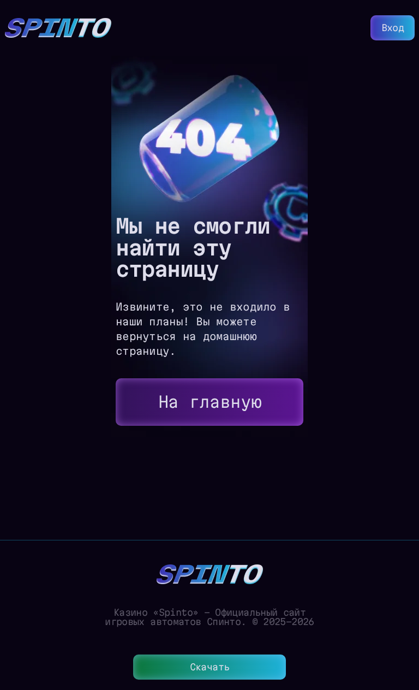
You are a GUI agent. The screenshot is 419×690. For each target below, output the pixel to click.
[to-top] (403, 623)
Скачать (210, 667)
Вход (392, 27)
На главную (209, 401)
